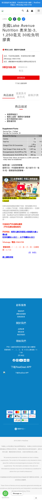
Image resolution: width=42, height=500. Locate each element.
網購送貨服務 (21, 314)
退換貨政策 (21, 316)
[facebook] (14, 19)
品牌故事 (21, 329)
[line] (10, 19)
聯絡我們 (21, 311)
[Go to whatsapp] (5, 493)
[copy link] (23, 19)
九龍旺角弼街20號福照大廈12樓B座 (23, 347)
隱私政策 (21, 332)
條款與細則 (21, 334)
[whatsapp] (19, 19)
